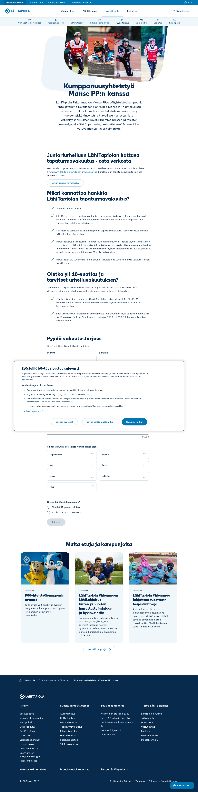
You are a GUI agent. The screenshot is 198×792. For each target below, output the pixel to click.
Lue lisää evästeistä (32, 411)
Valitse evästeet (64, 421)
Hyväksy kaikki (134, 421)
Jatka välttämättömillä (100, 421)
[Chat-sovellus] (182, 785)
